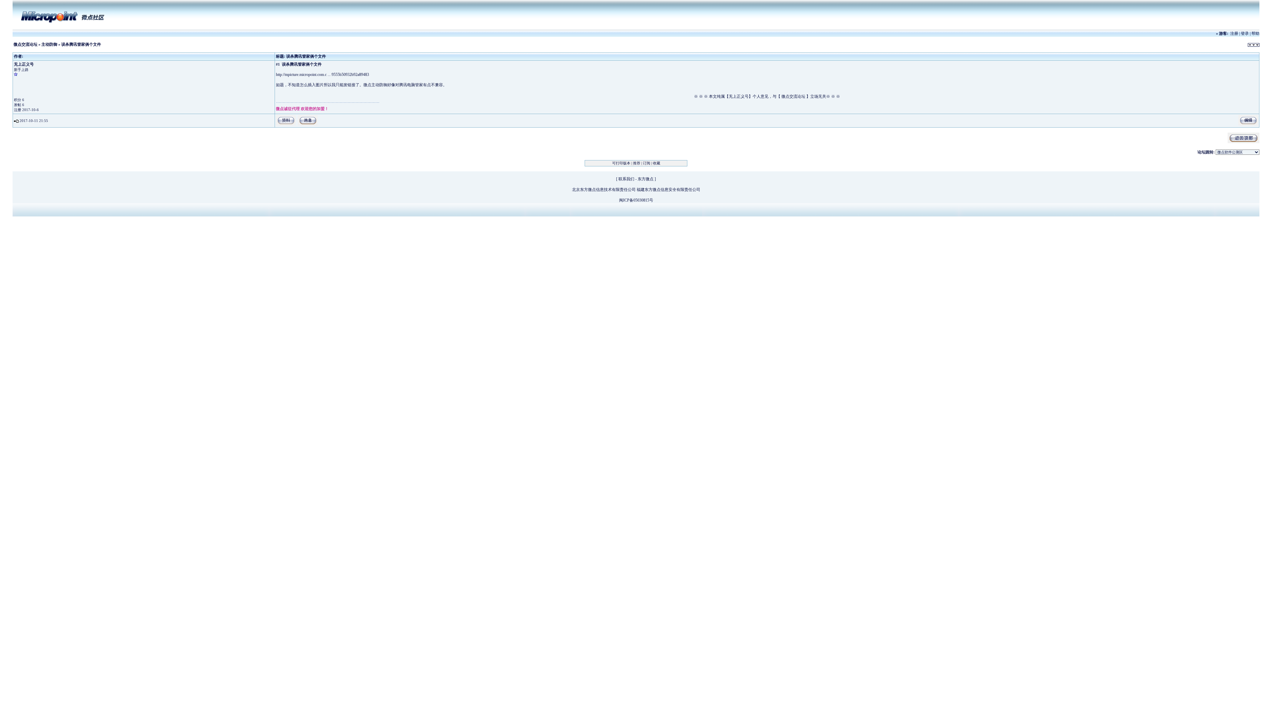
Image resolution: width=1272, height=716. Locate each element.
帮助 (1255, 33)
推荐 (636, 163)
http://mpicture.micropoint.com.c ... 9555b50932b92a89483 (322, 74)
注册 (1234, 33)
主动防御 (49, 44)
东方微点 (646, 179)
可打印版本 (621, 163)
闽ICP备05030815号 (636, 200)
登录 (1245, 33)
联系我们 (626, 179)
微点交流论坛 (25, 44)
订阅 (646, 163)
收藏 (656, 163)
